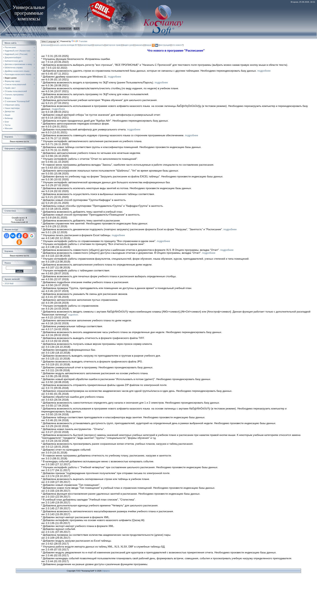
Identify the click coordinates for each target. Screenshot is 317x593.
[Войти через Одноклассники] (19, 242)
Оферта (106, 571)
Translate (83, 41)
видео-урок (128, 45)
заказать (139, 45)
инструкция (165, 45)
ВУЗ (77, 45)
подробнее (264, 70)
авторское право (113, 45)
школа (63, 45)
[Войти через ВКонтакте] (13, 235)
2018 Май (9, 283)
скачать (56, 45)
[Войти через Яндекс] (25, 235)
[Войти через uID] (6, 235)
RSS (30, 35)
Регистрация (64, 28)
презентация (86, 45)
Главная (51, 28)
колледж (70, 45)
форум (148, 45)
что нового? (177, 45)
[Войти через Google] (32, 236)
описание (46, 45)
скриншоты (99, 45)
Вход (76, 28)
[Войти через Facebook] (19, 235)
